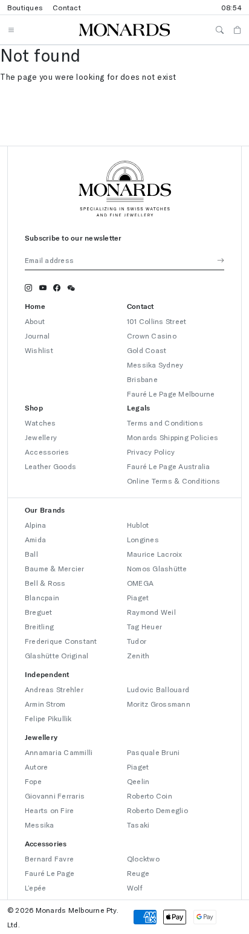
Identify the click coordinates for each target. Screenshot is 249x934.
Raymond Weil (151, 612)
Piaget (138, 597)
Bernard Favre (49, 858)
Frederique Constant (61, 641)
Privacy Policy (151, 451)
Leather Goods (50, 466)
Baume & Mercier (55, 568)
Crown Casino (151, 335)
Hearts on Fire (49, 810)
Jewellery (41, 437)
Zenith (138, 655)
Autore (36, 766)
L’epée (35, 887)
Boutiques (25, 7)
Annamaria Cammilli (58, 752)
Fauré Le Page (49, 873)
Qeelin (138, 781)
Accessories (47, 451)
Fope (33, 781)
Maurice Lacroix (155, 554)
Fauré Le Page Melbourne (171, 393)
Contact (67, 7)
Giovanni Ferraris (55, 795)
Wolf (135, 887)
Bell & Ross (45, 583)
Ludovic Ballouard (158, 689)
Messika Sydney (155, 364)
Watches (40, 422)
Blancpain (42, 597)
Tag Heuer (144, 626)
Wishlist (39, 350)
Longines (143, 539)
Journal (37, 335)
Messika (39, 824)
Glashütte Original (56, 655)
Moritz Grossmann (158, 703)
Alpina (35, 525)
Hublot (138, 525)
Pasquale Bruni (153, 752)
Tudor (136, 641)
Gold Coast (146, 350)
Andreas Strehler (54, 689)
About (35, 321)
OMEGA (140, 583)
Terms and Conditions (165, 422)
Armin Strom (45, 703)
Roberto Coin (149, 795)
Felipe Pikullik (48, 718)
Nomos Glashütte (157, 568)
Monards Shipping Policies (172, 437)
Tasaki (138, 824)
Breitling (39, 626)
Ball (31, 554)
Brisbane (142, 379)
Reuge (138, 873)
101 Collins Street (156, 321)
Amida (35, 539)
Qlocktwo (143, 858)
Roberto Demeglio (157, 810)
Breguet (39, 612)
